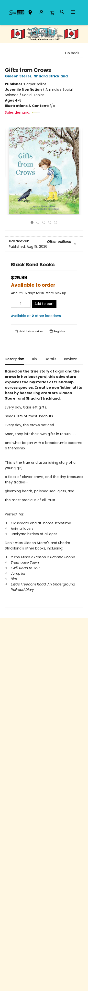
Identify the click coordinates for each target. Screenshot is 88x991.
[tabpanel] (44, 488)
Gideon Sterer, (19, 76)
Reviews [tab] (70, 358)
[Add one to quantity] (27, 303)
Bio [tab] (34, 358)
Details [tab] (50, 358)
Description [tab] (14, 358)
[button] (30, 13)
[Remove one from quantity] (14, 303)
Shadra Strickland (51, 76)
